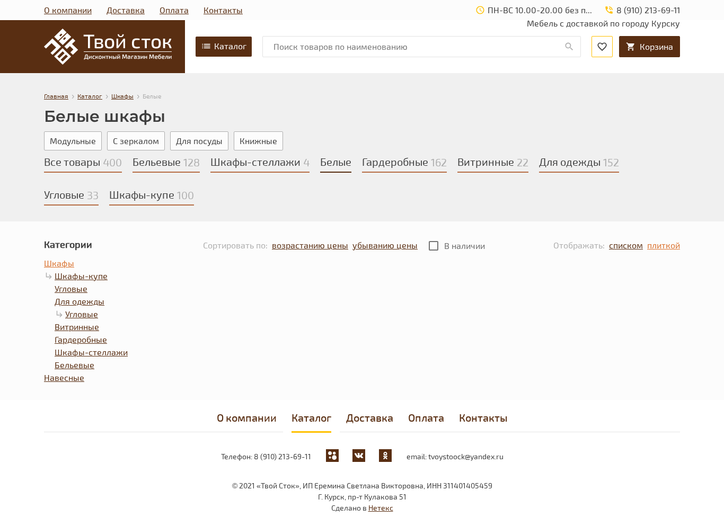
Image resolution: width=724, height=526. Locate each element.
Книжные (258, 141)
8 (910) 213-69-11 (282, 456)
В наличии (464, 245)
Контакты (223, 10)
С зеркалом (136, 141)
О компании (68, 10)
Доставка (126, 10)
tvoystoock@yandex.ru (466, 456)
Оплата (174, 10)
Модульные (73, 141)
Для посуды (199, 141)
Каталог (230, 46)
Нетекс (380, 507)
